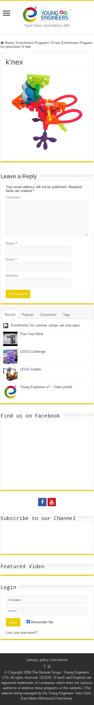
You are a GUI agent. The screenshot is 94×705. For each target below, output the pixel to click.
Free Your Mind (31, 334)
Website (12, 276)
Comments (48, 315)
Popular (27, 315)
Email (11, 259)
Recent (10, 315)
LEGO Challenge (32, 352)
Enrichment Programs (32, 43)
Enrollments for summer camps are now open (45, 325)
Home (9, 43)
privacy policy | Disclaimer (48, 660)
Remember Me (41, 622)
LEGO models (31, 369)
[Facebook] (42, 502)
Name (11, 243)
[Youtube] (52, 502)
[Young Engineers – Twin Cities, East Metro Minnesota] (47, 17)
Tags (66, 315)
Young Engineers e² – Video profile (46, 387)
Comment (13, 197)
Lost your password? (21, 632)
